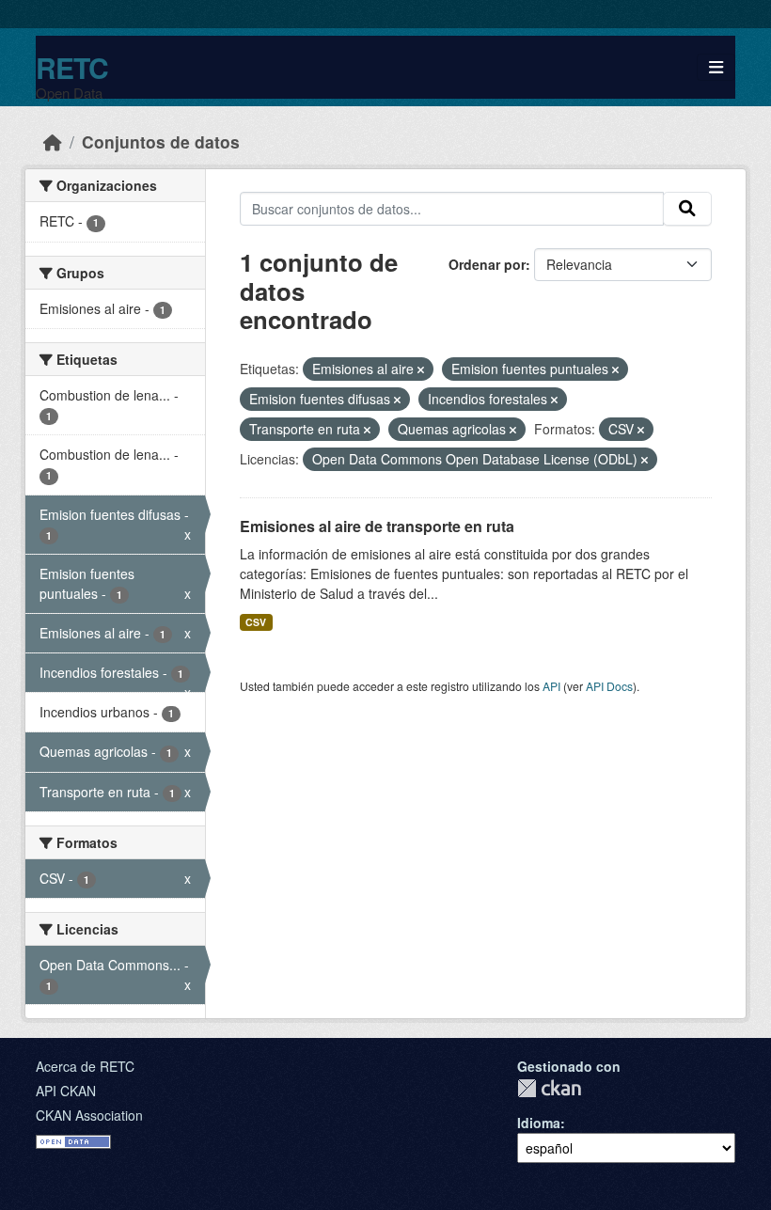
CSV (255, 622)
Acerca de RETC (85, 1066)
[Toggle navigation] (716, 67)
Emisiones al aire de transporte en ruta (377, 526)
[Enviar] (687, 209)
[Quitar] (420, 369)
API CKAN (66, 1090)
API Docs (609, 686)
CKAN (549, 1088)
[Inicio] (52, 141)
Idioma (538, 1122)
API (551, 686)
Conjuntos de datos (161, 141)
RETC (72, 67)
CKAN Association (89, 1115)
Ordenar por (487, 264)
